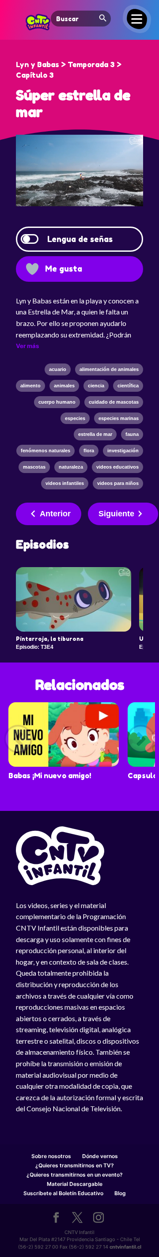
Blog (120, 1193)
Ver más (27, 345)
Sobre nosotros (51, 1156)
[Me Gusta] (32, 269)
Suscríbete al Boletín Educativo (63, 1193)
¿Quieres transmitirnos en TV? (74, 1165)
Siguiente (116, 513)
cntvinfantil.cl (125, 1247)
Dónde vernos (100, 1156)
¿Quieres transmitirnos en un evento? (74, 1174)
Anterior (55, 513)
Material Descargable (74, 1184)
